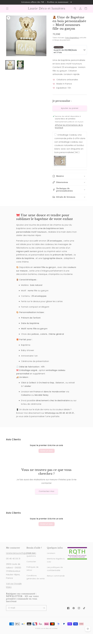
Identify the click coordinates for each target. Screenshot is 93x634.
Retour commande (56, 576)
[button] (7, 8)
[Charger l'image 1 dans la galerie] (10, 65)
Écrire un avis (47, 450)
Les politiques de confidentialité (55, 569)
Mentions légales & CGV (56, 560)
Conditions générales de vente (36, 577)
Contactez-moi (46, 491)
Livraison (51, 553)
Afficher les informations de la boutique (69, 126)
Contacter (31, 561)
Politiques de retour (33, 568)
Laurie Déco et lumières (49, 628)
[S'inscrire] (43, 608)
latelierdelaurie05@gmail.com (21, 553)
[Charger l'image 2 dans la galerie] (20, 65)
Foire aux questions (31, 554)
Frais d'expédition (72, 38)
